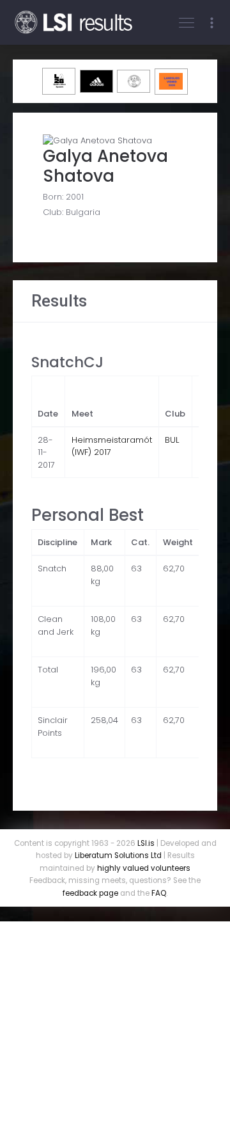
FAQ (158, 893)
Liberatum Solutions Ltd (118, 855)
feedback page (90, 893)
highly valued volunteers (143, 868)
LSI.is (146, 843)
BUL (172, 440)
